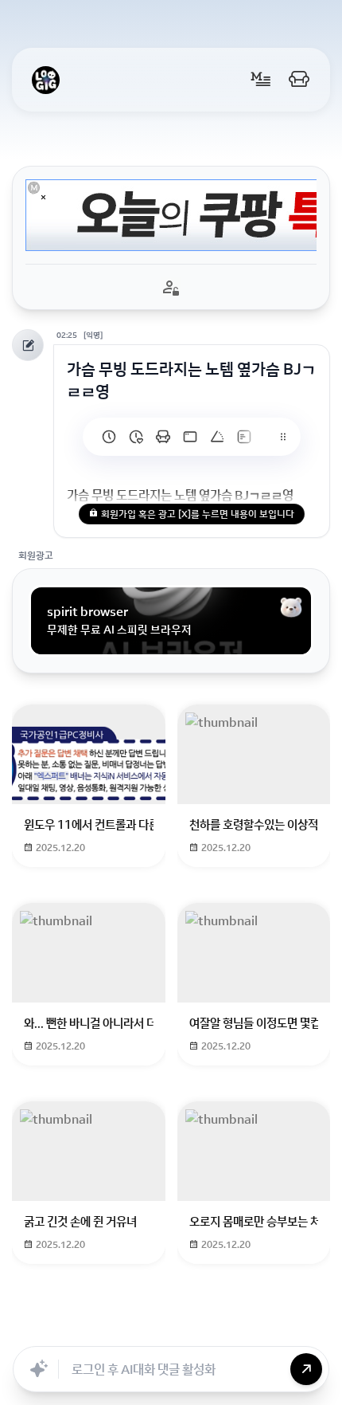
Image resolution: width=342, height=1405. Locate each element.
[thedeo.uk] (244, 436)
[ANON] (180, 1328)
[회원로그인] (299, 80)
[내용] (43, 197)
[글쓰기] (261, 80)
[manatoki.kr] (136, 436)
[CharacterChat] (285, 1328)
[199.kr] (163, 436)
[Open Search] (33, 1328)
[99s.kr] (217, 436)
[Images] (215, 1328)
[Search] (110, 1328)
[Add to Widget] (308, 1328)
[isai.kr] (108, 436)
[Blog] (250, 1328)
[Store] (145, 1328)
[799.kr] (190, 436)
